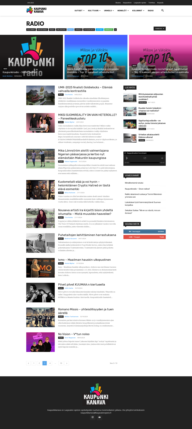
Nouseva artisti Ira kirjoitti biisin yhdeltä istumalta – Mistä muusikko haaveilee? (85, 212)
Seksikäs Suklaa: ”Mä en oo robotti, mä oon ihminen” (142, 211)
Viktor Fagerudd (71, 161)
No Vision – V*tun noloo (73, 334)
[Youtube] (99, 417)
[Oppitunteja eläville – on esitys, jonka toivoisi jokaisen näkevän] (129, 124)
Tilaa (161, 237)
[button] (162, 10)
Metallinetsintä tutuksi (134, 183)
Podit (52, 30)
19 (61, 363)
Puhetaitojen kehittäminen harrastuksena (87, 235)
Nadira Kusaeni (71, 238)
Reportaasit (42, 30)
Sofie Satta (69, 288)
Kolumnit (31, 30)
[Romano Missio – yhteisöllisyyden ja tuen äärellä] (40, 317)
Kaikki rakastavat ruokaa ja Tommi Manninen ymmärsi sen (143, 195)
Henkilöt (108, 30)
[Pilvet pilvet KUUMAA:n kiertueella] (40, 292)
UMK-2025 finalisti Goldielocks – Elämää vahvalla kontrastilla (85, 89)
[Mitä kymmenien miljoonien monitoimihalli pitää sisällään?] (129, 97)
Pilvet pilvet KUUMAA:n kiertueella (81, 284)
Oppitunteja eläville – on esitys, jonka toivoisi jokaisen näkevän (152, 123)
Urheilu (78, 30)
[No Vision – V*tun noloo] (40, 342)
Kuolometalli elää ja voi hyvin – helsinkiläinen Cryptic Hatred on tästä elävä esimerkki (84, 185)
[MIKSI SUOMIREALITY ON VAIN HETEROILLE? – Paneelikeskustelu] (40, 123)
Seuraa (161, 231)
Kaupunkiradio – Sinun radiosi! (137, 189)
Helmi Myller (69, 122)
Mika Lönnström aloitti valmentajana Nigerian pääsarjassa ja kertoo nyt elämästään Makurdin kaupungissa (83, 154)
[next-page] (67, 363)
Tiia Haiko (69, 94)
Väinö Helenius (73, 76)
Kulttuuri (142, 129)
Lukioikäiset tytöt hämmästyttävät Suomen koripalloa (143, 203)
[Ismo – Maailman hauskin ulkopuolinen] (40, 268)
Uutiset (100, 30)
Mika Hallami (70, 193)
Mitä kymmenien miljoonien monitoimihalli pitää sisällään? (151, 97)
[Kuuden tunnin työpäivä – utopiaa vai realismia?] (129, 111)
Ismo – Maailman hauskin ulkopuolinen (84, 260)
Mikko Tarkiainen (71, 316)
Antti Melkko (8, 76)
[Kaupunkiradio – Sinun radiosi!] (31, 57)
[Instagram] (92, 417)
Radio (70, 30)
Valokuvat (61, 30)
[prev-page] (28, 363)
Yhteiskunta (89, 30)
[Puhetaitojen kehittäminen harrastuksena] (40, 243)
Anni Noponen (70, 338)
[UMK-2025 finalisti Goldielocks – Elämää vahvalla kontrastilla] (40, 95)
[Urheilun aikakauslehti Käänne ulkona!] (129, 138)
